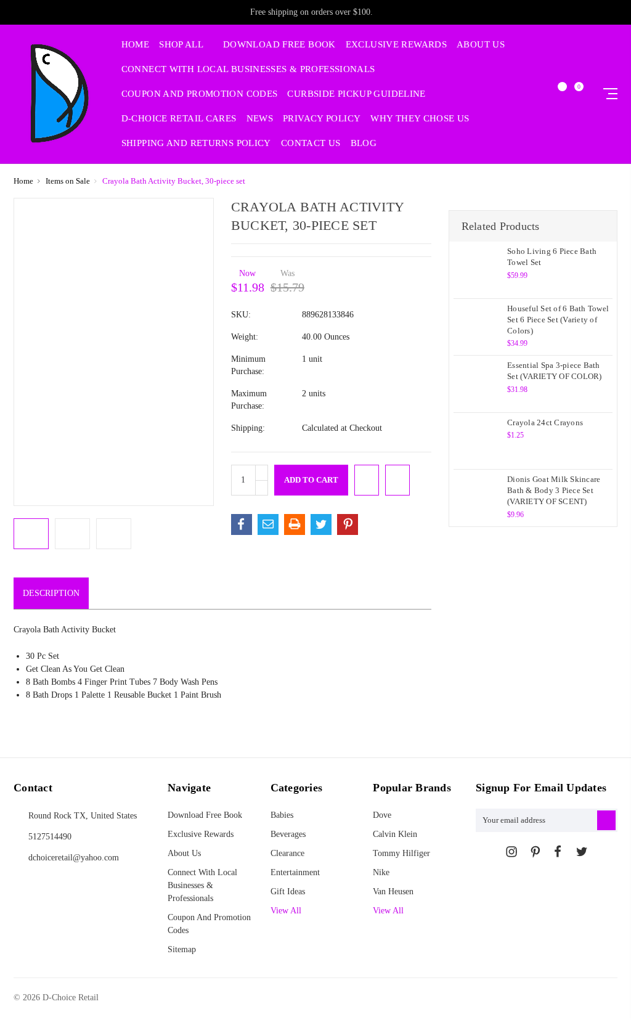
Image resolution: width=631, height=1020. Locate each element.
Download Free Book (279, 44)
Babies (282, 815)
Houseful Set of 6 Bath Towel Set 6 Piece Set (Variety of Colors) (558, 319)
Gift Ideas (288, 891)
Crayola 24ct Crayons (545, 422)
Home (135, 44)
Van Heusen (393, 891)
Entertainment (295, 872)
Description (51, 593)
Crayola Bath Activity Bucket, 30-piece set (173, 181)
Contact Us (311, 143)
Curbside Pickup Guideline (356, 94)
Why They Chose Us (419, 118)
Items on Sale (68, 181)
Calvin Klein (395, 834)
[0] (573, 94)
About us (481, 44)
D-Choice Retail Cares (179, 118)
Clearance (287, 853)
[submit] (606, 820)
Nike (381, 872)
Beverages (288, 834)
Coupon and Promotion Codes (199, 94)
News (260, 118)
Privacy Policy (321, 118)
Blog (364, 143)
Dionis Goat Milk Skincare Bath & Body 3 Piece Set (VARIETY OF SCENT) (553, 490)
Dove (382, 815)
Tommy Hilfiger (401, 853)
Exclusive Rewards (396, 44)
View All (388, 910)
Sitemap (182, 949)
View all (286, 910)
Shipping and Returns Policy (196, 143)
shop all (182, 44)
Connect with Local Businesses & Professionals (248, 69)
